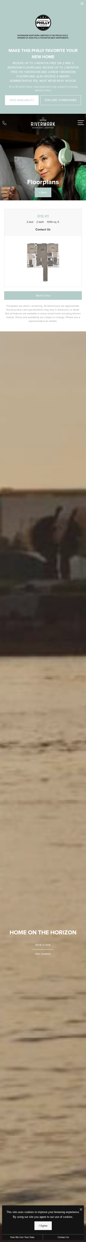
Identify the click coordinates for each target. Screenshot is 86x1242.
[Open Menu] (81, 122)
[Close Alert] (82, 4)
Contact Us (63, 1237)
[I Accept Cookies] (81, 1209)
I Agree (43, 1225)
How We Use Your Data (22, 1237)
